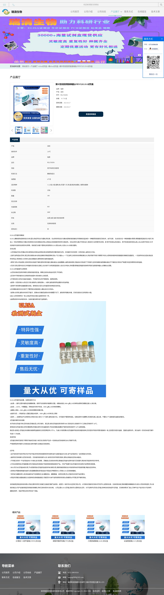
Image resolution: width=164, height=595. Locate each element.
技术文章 (155, 11)
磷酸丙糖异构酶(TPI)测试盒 (63, 541)
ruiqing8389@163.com (76, 577)
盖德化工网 (106, 591)
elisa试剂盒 (43, 66)
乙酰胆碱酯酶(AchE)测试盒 (98, 541)
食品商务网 (117, 591)
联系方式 (128, 11)
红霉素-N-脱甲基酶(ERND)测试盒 (28, 541)
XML (89, 591)
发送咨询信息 (91, 114)
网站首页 (25, 66)
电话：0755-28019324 (71, 572)
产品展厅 (115, 11)
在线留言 (142, 11)
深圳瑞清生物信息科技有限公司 (52, 591)
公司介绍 (88, 11)
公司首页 (74, 11)
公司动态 (101, 11)
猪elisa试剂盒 (53, 66)
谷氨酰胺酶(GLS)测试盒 (133, 541)
